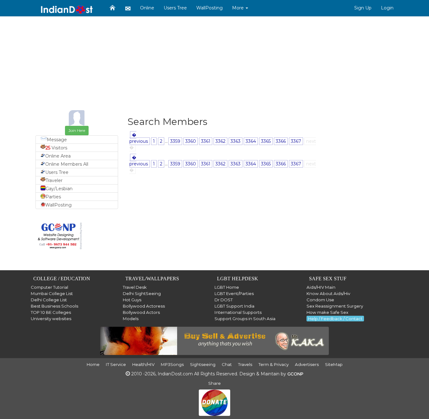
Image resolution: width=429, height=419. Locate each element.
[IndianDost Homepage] (112, 8)
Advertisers (307, 364)
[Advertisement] (214, 66)
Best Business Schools (54, 306)
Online (147, 8)
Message (57, 139)
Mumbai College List (52, 293)
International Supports (238, 312)
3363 (236, 141)
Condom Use (320, 299)
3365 (266, 141)
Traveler (54, 180)
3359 (175, 141)
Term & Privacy (273, 364)
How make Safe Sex (327, 312)
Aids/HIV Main (321, 287)
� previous (138, 138)
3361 (205, 141)
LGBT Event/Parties (234, 293)
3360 (190, 141)
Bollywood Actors (141, 312)
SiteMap (334, 364)
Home (93, 364)
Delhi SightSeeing (142, 293)
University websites (51, 318)
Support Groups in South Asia (245, 318)
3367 (296, 141)
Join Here (76, 130)
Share (214, 383)
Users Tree (175, 8)
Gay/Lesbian (59, 188)
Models (130, 318)
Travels (245, 364)
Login (387, 8)
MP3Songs (172, 364)
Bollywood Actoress (144, 306)
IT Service (116, 364)
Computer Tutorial (49, 287)
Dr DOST (224, 299)
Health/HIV (143, 364)
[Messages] (127, 8)
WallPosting (209, 8)
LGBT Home (227, 287)
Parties (53, 197)
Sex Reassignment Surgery (335, 306)
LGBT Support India (234, 306)
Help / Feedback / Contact (335, 318)
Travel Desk (135, 287)
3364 (251, 141)
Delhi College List (49, 299)
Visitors (56, 148)
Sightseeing (202, 364)
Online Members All (66, 164)
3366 (281, 141)
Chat (227, 364)
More (238, 8)
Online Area (58, 156)
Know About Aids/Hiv (328, 293)
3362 (220, 141)
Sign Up (363, 8)
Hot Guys (132, 299)
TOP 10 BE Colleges (51, 312)
